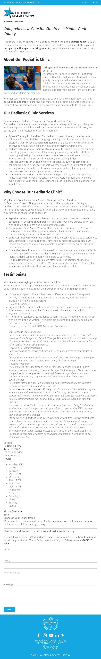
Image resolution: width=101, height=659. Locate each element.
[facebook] (82, 2)
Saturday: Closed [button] (14, 498)
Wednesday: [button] (15, 479)
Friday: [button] (16, 491)
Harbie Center (14, 446)
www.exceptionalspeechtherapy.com (36, 389)
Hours (7, 458)
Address (8, 449)
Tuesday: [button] (15, 472)
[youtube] (89, 2)
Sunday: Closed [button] (13, 504)
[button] (16, 466)
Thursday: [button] (15, 485)
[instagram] (85, 2)
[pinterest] (96, 2)
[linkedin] (93, 2)
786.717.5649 (15, 2)
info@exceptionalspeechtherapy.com (29, 2)
